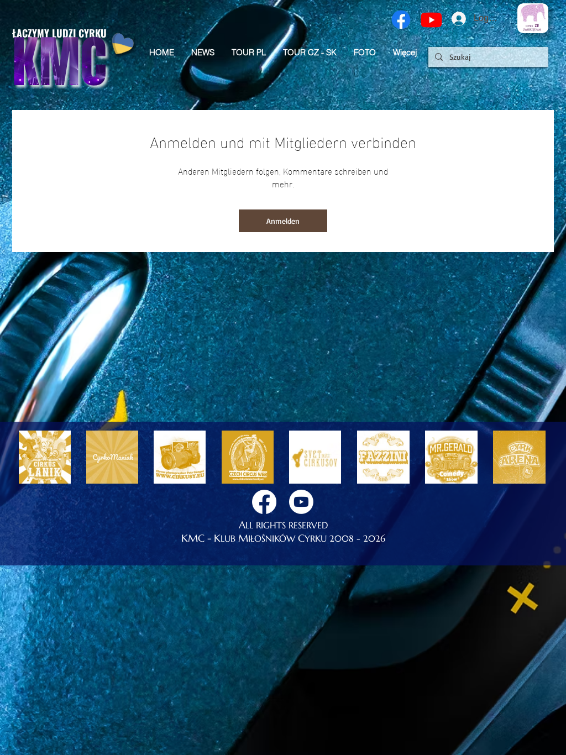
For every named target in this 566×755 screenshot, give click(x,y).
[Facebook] (401, 19)
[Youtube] (431, 19)
